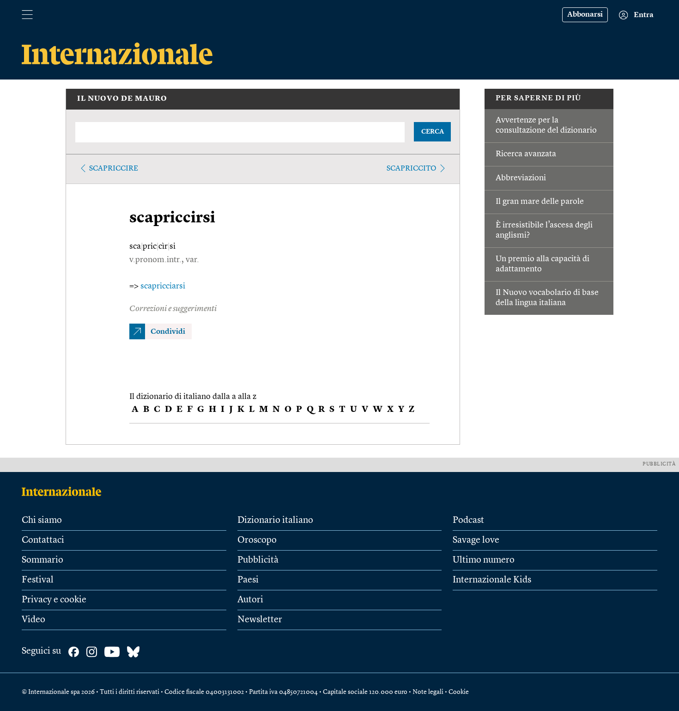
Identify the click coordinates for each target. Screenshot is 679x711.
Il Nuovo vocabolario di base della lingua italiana (547, 297)
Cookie (459, 692)
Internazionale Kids (492, 580)
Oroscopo (257, 540)
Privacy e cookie (54, 600)
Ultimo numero (484, 560)
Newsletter (259, 620)
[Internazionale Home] (64, 491)
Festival (38, 580)
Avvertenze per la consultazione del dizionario (546, 125)
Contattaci (43, 540)
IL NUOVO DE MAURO (122, 99)
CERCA (432, 132)
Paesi (248, 580)
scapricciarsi (162, 286)
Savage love (476, 540)
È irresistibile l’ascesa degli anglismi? (544, 230)
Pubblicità (258, 560)
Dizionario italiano (275, 520)
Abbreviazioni (521, 178)
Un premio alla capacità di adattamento (542, 264)
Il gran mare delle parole (540, 201)
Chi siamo (42, 520)
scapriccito (411, 168)
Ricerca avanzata (526, 154)
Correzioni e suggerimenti (173, 309)
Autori (250, 600)
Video (33, 620)
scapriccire (113, 168)
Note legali (427, 692)
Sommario (42, 560)
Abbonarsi (585, 14)
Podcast (468, 520)
